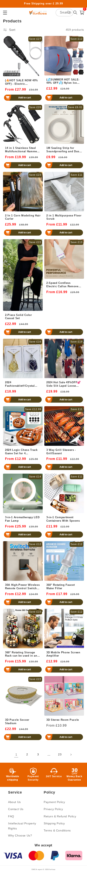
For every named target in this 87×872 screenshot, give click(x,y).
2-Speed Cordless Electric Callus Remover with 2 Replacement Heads (63, 284)
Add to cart (24, 97)
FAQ (11, 816)
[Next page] (70, 754)
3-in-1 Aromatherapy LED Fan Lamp (22, 519)
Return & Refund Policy (60, 816)
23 (60, 754)
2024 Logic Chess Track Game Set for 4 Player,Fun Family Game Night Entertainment (22, 451)
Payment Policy (54, 802)
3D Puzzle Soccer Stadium (17, 721)
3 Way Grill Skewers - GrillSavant (61, 451)
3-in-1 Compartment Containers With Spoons (63, 519)
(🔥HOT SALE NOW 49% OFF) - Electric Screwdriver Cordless (21, 82)
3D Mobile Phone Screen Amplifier (63, 654)
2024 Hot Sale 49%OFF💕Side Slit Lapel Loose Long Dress (63, 384)
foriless (52, 869)
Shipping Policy (54, 823)
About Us (14, 802)
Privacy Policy (53, 809)
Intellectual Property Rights (22, 826)
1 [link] (16, 754)
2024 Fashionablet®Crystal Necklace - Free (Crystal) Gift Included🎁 (22, 384)
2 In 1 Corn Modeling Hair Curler (23, 217)
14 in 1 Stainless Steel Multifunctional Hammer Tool (21, 149)
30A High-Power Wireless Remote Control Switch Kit (22, 586)
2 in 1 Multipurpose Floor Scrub (64, 217)
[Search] (68, 12)
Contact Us (15, 809)
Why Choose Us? (20, 835)
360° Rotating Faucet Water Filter (60, 586)
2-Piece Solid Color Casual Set (18, 316)
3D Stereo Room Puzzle (62, 719)
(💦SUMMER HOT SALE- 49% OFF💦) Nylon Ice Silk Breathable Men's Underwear (63, 81)
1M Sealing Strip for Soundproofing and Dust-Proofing (63, 149)
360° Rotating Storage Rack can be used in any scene (22, 654)
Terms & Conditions (57, 830)
